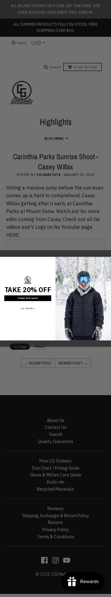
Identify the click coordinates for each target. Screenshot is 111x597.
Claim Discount (28, 297)
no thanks (27, 308)
